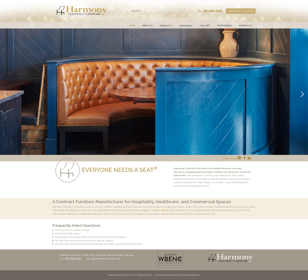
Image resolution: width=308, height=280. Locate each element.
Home (132, 25)
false (6, 94)
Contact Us (245, 25)
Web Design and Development (167, 275)
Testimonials (224, 25)
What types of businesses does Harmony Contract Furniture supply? (91, 237)
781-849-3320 (212, 11)
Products (165, 25)
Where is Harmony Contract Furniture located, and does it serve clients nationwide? (99, 244)
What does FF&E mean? (68, 233)
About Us (147, 25)
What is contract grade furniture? (72, 230)
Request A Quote (241, 11)
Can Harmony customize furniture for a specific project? (84, 240)
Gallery (205, 25)
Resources (185, 25)
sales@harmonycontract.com (104, 259)
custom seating (160, 210)
